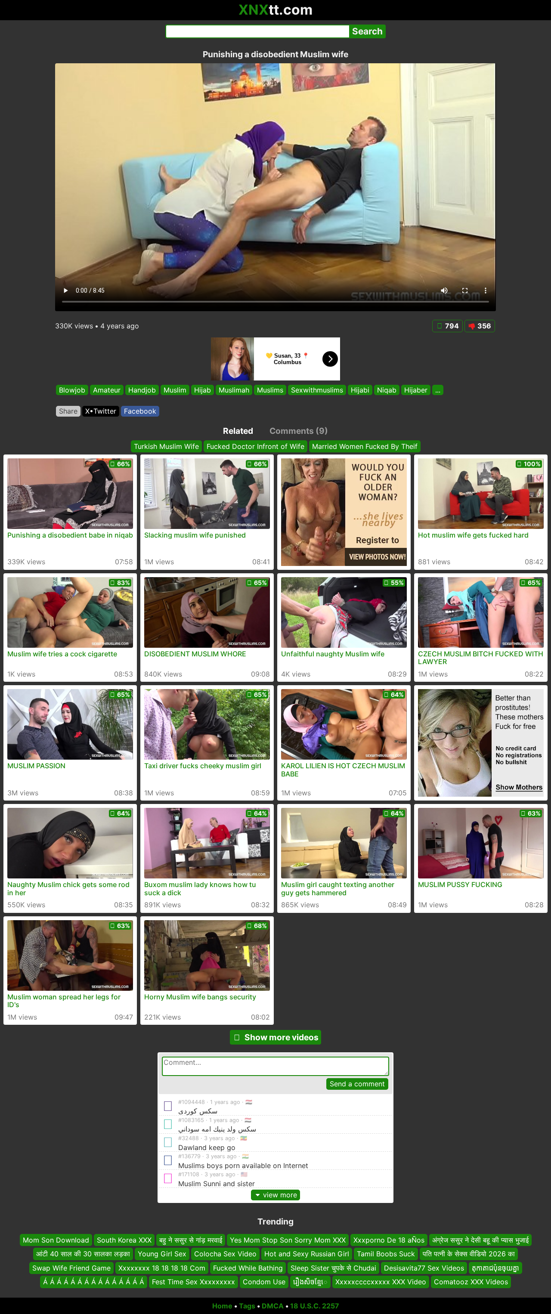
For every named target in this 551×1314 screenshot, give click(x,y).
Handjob (142, 390)
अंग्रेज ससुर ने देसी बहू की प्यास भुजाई (480, 1240)
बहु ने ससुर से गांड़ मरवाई (190, 1240)
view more (280, 1194)
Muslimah (234, 390)
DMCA (273, 1306)
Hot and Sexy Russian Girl (306, 1253)
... (437, 390)
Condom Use (264, 1281)
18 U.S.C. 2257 (314, 1306)
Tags (247, 1306)
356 (484, 326)
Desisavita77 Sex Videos (424, 1267)
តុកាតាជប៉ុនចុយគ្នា (495, 1267)
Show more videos (282, 1037)
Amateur (107, 390)
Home (222, 1306)
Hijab (202, 390)
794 (452, 326)
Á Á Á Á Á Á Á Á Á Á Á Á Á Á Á (93, 1281)
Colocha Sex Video (225, 1253)
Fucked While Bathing (248, 1267)
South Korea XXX (124, 1240)
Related (238, 431)
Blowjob (72, 390)
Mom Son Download (56, 1240)
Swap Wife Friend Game (71, 1267)
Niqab (386, 390)
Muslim (175, 390)
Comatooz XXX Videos (471, 1281)
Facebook (140, 411)
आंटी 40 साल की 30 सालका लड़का (83, 1253)
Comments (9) (298, 431)
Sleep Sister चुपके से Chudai (333, 1267)
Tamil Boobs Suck (386, 1253)
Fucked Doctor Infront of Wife (255, 446)
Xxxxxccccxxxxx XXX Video (380, 1281)
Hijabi (360, 390)
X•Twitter (100, 411)
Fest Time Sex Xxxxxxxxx (193, 1281)
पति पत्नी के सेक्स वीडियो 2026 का (469, 1253)
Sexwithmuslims (317, 390)
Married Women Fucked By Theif (365, 446)
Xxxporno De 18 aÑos (388, 1240)
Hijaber (415, 390)
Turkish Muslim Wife (166, 446)
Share (68, 411)
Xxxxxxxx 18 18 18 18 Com (161, 1267)
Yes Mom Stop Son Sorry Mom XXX (288, 1240)
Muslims (270, 390)
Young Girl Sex (162, 1253)
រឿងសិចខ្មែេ (310, 1281)
